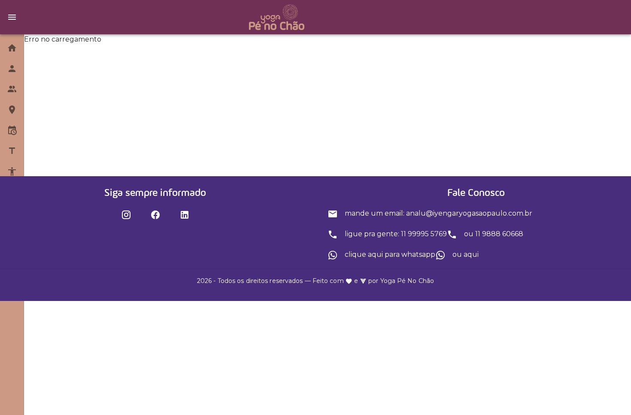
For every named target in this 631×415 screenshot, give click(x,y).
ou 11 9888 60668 (492, 234)
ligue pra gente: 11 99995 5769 (395, 234)
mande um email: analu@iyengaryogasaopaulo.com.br (437, 213)
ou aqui (465, 254)
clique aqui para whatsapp (389, 254)
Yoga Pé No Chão (407, 281)
